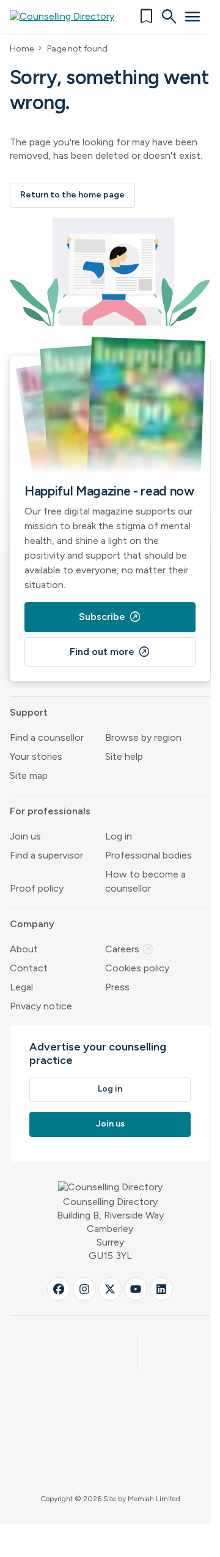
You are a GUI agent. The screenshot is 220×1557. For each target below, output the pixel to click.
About (24, 949)
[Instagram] (84, 1289)
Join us (25, 836)
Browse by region (143, 737)
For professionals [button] (50, 811)
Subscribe (110, 617)
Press (117, 987)
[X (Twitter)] (110, 1289)
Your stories (36, 756)
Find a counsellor (47, 737)
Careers (129, 949)
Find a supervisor (46, 855)
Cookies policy (137, 968)
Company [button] (32, 924)
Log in (118, 836)
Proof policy (37, 888)
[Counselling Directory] (69, 16)
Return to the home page (72, 194)
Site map (29, 775)
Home (22, 49)
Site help (124, 756)
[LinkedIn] (161, 1289)
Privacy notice (41, 1006)
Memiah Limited (154, 1498)
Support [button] (29, 712)
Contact (29, 968)
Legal (21, 987)
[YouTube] (136, 1289)
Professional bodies (148, 855)
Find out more (110, 652)
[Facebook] (59, 1289)
